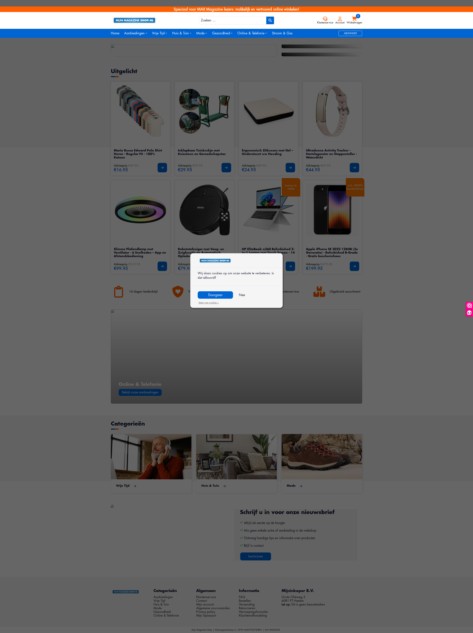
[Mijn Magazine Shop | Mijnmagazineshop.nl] (142, 20)
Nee (242, 295)
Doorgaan (215, 295)
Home (115, 33)
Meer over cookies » (209, 303)
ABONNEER (350, 33)
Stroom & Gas (282, 33)
